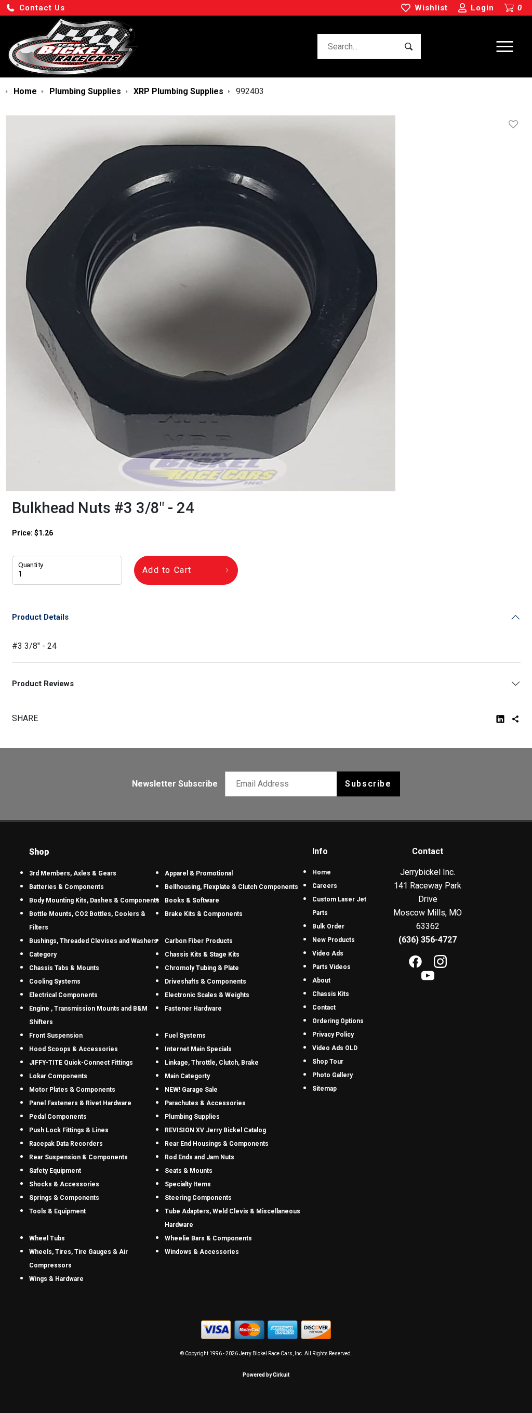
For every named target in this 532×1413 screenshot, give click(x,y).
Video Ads (327, 953)
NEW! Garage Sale (191, 1089)
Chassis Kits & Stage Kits (202, 954)
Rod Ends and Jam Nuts (199, 1157)
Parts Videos (331, 967)
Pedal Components (58, 1116)
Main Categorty (187, 1076)
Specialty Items (188, 1184)
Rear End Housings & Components (217, 1143)
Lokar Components (58, 1076)
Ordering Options (338, 1021)
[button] (35, 8)
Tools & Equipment (57, 1211)
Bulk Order (328, 926)
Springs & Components (64, 1197)
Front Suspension (56, 1035)
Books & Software (192, 900)
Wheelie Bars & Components (208, 1238)
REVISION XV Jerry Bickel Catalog (215, 1130)
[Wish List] (515, 124)
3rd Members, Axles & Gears (72, 873)
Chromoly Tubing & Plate (202, 968)
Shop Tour (327, 1061)
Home (321, 872)
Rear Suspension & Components (78, 1157)
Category (43, 954)
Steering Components (198, 1197)
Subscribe (368, 784)
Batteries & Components (66, 887)
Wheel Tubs (47, 1238)
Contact (324, 1007)
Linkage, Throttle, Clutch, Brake (212, 1062)
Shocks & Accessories (64, 1184)
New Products (333, 940)
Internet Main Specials (198, 1049)
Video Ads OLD (334, 1048)
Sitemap (324, 1088)
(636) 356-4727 (427, 940)
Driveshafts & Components (205, 981)
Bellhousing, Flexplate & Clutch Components (231, 887)
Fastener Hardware (193, 1008)
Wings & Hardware (56, 1279)
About (321, 980)
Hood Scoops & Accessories (73, 1049)
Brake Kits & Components (204, 914)
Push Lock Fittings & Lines (69, 1130)
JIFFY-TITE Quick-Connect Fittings (81, 1062)
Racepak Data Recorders (66, 1143)
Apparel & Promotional (199, 873)
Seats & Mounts (188, 1170)
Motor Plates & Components (72, 1089)
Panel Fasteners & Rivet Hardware (80, 1103)
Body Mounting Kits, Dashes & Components (94, 900)
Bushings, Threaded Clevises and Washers (93, 941)
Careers (324, 885)
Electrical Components (63, 995)
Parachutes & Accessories (205, 1103)
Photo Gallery (332, 1075)
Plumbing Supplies (192, 1116)
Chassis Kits (330, 994)
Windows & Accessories (202, 1251)
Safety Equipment (55, 1170)
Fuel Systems (185, 1035)
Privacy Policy (333, 1034)
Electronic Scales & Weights (207, 995)
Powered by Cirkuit (266, 1375)
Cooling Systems (55, 981)
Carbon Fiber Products (199, 941)
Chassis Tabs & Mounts (64, 968)
